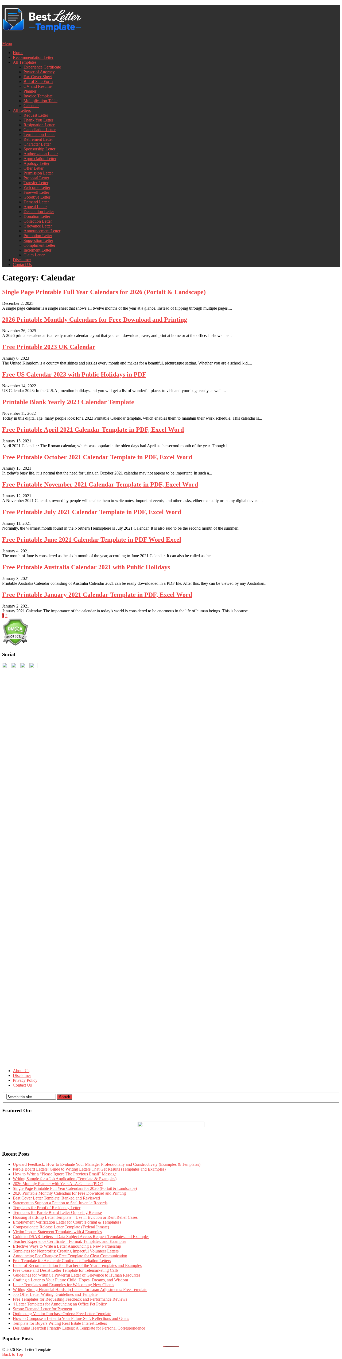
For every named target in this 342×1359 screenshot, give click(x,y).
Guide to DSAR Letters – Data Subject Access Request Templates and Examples (81, 1236)
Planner (30, 91)
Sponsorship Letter (39, 149)
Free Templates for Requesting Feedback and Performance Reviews (70, 1299)
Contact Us (22, 264)
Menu (7, 43)
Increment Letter (37, 250)
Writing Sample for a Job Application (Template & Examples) (64, 1178)
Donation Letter (37, 216)
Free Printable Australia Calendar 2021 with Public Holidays (86, 567)
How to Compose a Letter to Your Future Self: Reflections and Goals (71, 1318)
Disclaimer (22, 259)
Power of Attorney (39, 72)
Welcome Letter (37, 187)
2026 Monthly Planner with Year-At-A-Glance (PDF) (58, 1183)
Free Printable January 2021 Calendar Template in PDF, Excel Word (97, 594)
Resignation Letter (39, 125)
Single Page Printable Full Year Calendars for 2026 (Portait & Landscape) (104, 291)
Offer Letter (34, 168)
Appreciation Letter (40, 158)
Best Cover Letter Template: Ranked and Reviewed (56, 1198)
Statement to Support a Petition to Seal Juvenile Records (60, 1203)
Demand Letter (36, 202)
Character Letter (37, 144)
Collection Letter (38, 221)
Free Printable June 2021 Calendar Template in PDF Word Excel (91, 539)
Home (18, 52)
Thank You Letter (38, 120)
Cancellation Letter (40, 129)
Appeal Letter (35, 206)
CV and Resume (38, 86)
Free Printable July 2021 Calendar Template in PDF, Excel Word (91, 511)
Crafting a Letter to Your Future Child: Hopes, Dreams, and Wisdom (70, 1280)
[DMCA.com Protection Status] (15, 644)
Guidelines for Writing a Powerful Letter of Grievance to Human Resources (76, 1275)
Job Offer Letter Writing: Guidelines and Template (55, 1294)
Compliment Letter (39, 245)
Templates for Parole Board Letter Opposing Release (57, 1212)
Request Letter (36, 115)
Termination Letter (39, 134)
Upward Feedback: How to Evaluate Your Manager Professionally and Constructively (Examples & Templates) (106, 1164)
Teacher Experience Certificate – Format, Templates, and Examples (69, 1241)
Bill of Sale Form (38, 81)
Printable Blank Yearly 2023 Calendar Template (68, 401)
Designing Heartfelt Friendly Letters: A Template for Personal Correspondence (79, 1328)
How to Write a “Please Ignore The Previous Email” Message (64, 1174)
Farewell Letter (36, 192)
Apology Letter (36, 163)
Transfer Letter (36, 182)
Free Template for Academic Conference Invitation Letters (62, 1260)
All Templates (24, 62)
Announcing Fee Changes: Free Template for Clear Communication (70, 1256)
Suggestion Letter (38, 240)
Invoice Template (38, 96)
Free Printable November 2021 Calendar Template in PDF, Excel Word (100, 484)
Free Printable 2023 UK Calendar (48, 346)
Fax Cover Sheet (38, 76)
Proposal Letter (36, 178)
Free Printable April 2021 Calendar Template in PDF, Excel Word (93, 429)
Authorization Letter (41, 153)
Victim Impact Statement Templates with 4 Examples (57, 1231)
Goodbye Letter (37, 197)
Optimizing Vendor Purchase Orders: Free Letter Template (62, 1313)
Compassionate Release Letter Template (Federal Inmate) (61, 1227)
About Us (21, 1070)
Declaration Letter (39, 211)
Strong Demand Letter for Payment (42, 1309)
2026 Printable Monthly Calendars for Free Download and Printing (94, 319)
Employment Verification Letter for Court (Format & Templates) (67, 1222)
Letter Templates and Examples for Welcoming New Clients (63, 1284)
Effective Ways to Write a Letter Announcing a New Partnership (67, 1246)
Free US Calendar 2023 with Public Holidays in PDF (74, 374)
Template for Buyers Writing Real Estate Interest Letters (60, 1323)
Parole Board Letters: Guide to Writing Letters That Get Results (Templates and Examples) (89, 1169)
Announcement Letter (42, 231)
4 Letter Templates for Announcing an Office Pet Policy (60, 1304)
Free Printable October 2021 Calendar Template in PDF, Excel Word (97, 457)
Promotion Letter (38, 235)
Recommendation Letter (33, 57)
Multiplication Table (40, 100)
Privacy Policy (25, 1080)
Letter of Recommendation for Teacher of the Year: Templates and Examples (77, 1265)
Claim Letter (34, 255)
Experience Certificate (42, 67)
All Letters (22, 110)
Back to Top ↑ (14, 1354)
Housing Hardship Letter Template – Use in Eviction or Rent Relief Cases (75, 1217)
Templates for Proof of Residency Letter (46, 1207)
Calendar (31, 105)
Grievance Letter (38, 226)
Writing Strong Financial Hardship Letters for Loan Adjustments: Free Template (80, 1289)
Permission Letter (38, 173)
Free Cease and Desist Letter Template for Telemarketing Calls (65, 1270)
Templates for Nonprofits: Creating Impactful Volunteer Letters (66, 1251)
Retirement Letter (38, 139)
